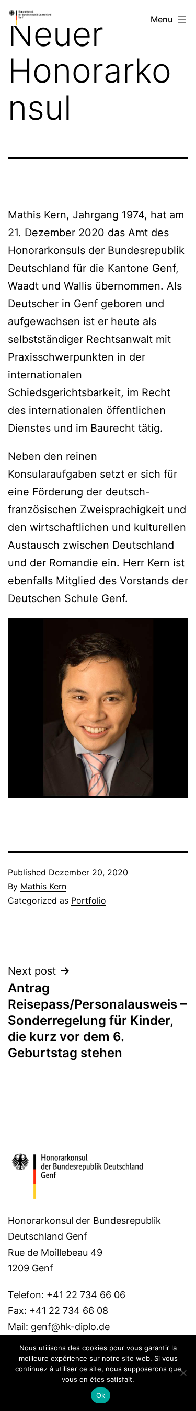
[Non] (183, 1373)
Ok (101, 1395)
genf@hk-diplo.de (70, 1326)
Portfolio (88, 900)
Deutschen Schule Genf (66, 598)
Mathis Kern (43, 886)
